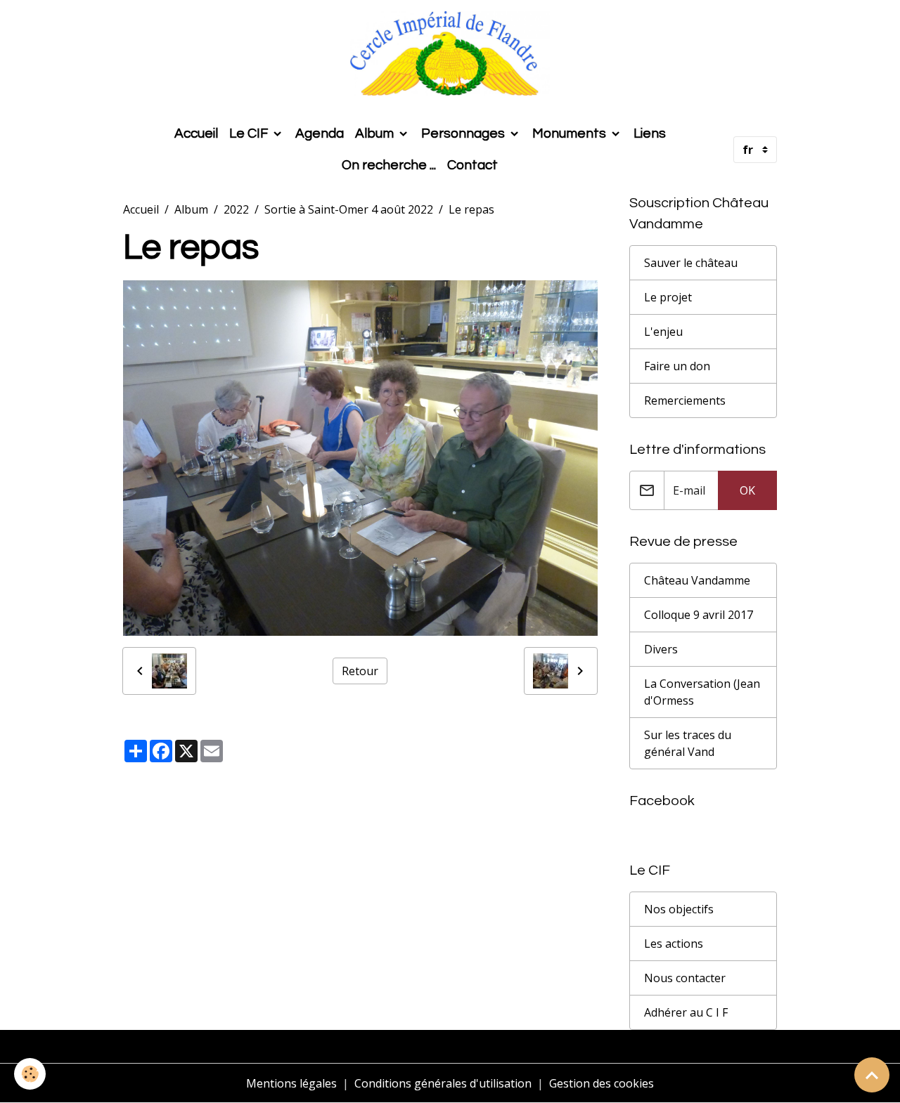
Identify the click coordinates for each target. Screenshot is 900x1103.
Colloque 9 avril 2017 (698, 614)
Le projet (668, 297)
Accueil (196, 133)
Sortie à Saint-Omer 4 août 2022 (348, 209)
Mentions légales (291, 1083)
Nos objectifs (679, 909)
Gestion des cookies (601, 1083)
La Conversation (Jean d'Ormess (702, 692)
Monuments (570, 133)
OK (747, 490)
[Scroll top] (871, 1074)
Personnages (464, 133)
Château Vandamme (697, 580)
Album (376, 133)
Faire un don (677, 366)
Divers (661, 649)
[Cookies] (30, 1074)
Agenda (319, 133)
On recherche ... (389, 165)
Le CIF (250, 133)
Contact (472, 165)
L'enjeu (663, 331)
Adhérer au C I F (686, 1012)
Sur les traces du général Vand (687, 743)
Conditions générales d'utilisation (443, 1083)
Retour (360, 671)
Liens (650, 133)
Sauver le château (691, 262)
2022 (236, 209)
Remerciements (685, 400)
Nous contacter (685, 978)
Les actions (673, 943)
